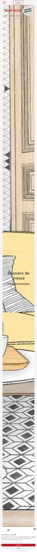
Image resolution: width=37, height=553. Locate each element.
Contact (18, 2)
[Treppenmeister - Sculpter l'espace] (18, 13)
